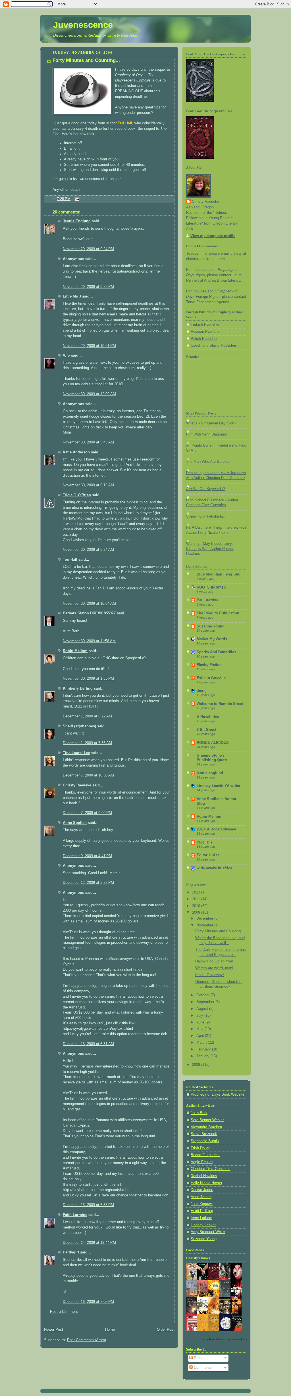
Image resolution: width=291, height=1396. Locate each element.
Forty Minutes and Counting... (86, 60)
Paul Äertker (207, 600)
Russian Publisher (206, 332)
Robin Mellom (75, 651)
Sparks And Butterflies (216, 652)
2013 (196, 892)
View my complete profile (212, 236)
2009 (196, 912)
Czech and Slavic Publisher (213, 346)
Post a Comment (64, 1312)
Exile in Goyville (211, 678)
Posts (198, 1358)
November (205, 925)
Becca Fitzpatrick (205, 1155)
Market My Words (212, 639)
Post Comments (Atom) (86, 1340)
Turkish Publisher (205, 324)
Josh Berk (199, 1113)
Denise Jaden (202, 1190)
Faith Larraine (75, 1215)
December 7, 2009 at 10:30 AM (88, 775)
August (202, 1009)
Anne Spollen (75, 823)
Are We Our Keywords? (205, 489)
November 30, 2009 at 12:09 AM (89, 394)
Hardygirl (71, 1252)
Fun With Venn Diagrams (206, 434)
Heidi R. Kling (202, 1211)
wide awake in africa (214, 868)
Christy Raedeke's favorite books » (222, 1339)
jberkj (202, 691)
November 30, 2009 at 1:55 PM (88, 679)
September (205, 1002)
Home (110, 1330)
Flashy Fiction (209, 665)
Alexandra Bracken (206, 1127)
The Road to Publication (218, 613)
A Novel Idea (208, 717)
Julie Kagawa (202, 1204)
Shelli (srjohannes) (79, 726)
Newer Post (53, 1330)
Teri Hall (70, 560)
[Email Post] (76, 199)
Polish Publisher (204, 339)
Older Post (165, 1330)
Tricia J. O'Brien (77, 495)
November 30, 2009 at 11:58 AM (89, 641)
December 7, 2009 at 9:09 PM (87, 813)
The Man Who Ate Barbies (207, 462)
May (200, 1029)
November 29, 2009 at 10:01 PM (89, 346)
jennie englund (210, 773)
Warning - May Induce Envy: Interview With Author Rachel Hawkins (210, 549)
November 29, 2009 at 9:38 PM (88, 287)
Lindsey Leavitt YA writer (218, 786)
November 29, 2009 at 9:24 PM (88, 249)
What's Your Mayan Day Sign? (211, 423)
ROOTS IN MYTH (211, 587)
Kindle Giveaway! (209, 975)
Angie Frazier (202, 1162)
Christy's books (198, 1257)
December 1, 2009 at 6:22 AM (87, 716)
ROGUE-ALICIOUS (213, 743)
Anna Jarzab (201, 1197)
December (205, 918)
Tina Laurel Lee (76, 753)
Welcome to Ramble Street (220, 704)
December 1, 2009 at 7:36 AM (87, 743)
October (203, 995)
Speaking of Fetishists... (206, 516)
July (200, 1016)
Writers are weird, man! (214, 968)
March (202, 1043)
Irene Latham (201, 1218)
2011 (196, 899)
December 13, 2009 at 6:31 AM (88, 1044)
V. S (66, 355)
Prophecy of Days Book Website (217, 1094)
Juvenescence (83, 25)
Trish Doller (200, 1148)
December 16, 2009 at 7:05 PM (88, 1302)
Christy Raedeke (77, 785)
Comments (202, 1368)
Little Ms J (72, 296)
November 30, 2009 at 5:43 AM (88, 442)
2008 (196, 1065)
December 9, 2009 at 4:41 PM (87, 856)
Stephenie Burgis (205, 1141)
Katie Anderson (76, 452)
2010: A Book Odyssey (216, 829)
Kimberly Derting (78, 688)
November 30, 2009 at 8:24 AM (88, 550)
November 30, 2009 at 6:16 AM (88, 485)
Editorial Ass (208, 855)
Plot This (205, 842)
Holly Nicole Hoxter (206, 1183)
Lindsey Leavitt (203, 1225)
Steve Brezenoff (204, 1134)
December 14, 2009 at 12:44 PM (89, 1243)
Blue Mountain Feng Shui (219, 574)
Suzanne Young (211, 626)
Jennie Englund (77, 221)
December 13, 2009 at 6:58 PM (88, 1205)
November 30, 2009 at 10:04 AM (89, 604)
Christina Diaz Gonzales (210, 1169)
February (204, 1049)
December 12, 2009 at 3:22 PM (88, 883)
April (200, 1036)
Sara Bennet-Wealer (207, 1120)
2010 (196, 906)
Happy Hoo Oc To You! (214, 961)
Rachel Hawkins (204, 1176)
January (203, 1056)
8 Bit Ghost (206, 730)
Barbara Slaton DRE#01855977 (89, 613)
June (200, 1022)
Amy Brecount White (208, 1232)
